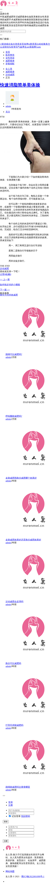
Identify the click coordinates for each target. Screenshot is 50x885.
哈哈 (41, 44)
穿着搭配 (10, 64)
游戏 (6, 44)
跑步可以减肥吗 (13, 663)
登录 (10, 802)
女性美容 (10, 58)
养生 (24, 47)
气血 (20, 47)
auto (39, 47)
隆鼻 (45, 44)
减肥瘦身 (10, 61)
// (1, 44)
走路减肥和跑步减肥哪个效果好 (21, 478)
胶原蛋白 (34, 44)
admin (8, 106)
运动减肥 (10, 74)
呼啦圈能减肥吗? (14, 416)
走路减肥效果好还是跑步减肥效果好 (23, 540)
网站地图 (10, 871)
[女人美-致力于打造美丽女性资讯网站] (9, 6)
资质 (17, 44)
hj (29, 44)
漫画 (31, 47)
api (28, 47)
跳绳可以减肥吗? (14, 354)
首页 (21, 44)
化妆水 (11, 44)
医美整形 (10, 55)
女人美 (9, 69)
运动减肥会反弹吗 (14, 601)
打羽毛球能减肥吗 (14, 725)
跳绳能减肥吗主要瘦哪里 (18, 787)
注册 (10, 805)
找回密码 (25, 816)
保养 (26, 44)
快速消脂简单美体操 (20, 84)
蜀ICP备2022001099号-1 (32, 876)
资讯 (15, 47)
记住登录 (16, 816)
